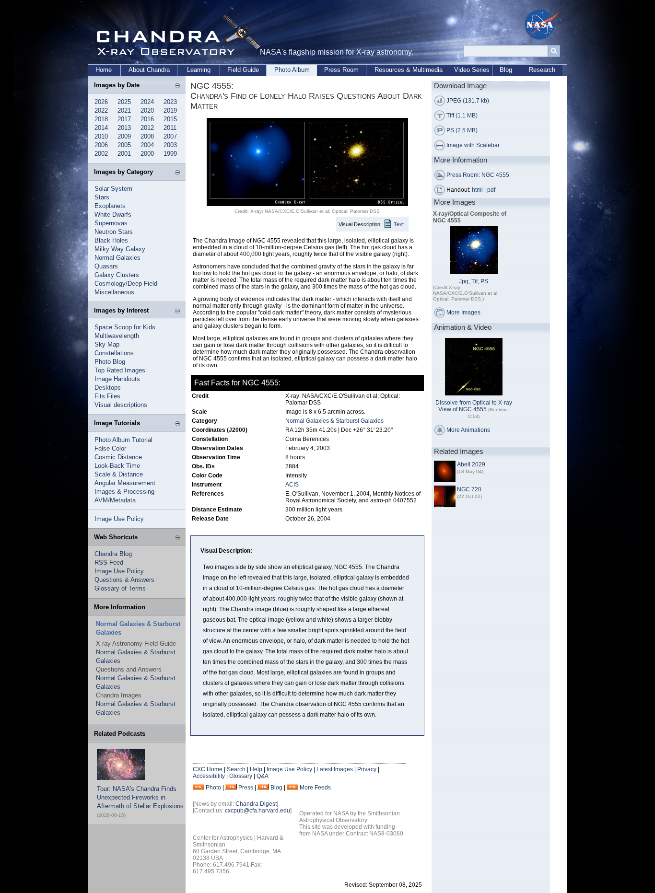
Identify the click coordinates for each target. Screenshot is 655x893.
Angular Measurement (124, 483)
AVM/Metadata (115, 500)
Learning (199, 69)
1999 (170, 153)
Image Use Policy (119, 518)
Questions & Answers (124, 579)
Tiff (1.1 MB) (462, 115)
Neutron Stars (113, 231)
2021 (124, 110)
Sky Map (106, 344)
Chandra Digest (256, 803)
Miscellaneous (114, 292)
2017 (124, 119)
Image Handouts (117, 379)
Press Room (341, 69)
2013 (124, 127)
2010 (101, 136)
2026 (101, 101)
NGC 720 (469, 489)
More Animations (468, 430)
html (477, 189)
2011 (170, 127)
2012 (147, 127)
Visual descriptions (120, 404)
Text (399, 224)
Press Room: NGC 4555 (477, 175)
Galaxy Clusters (116, 274)
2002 (101, 153)
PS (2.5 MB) (462, 130)
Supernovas (111, 223)
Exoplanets (110, 205)
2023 (170, 101)
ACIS (292, 484)
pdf (491, 189)
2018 (101, 119)
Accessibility (209, 776)
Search (236, 769)
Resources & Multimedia (408, 69)
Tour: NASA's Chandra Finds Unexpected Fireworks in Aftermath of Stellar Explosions (140, 797)
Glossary (240, 776)
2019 (170, 110)
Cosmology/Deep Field (125, 283)
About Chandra (149, 69)
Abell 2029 (471, 464)
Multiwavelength (116, 335)
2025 (124, 101)
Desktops (107, 387)
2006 (101, 145)
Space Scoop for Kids (124, 327)
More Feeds (315, 787)
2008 (147, 136)
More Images (463, 312)
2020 (147, 110)
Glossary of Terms (120, 588)
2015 (170, 119)
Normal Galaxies (117, 257)
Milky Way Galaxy (119, 249)
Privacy (366, 769)
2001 (124, 153)
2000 (147, 153)
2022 (101, 110)
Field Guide (243, 69)
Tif (474, 281)
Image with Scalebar (473, 145)
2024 (147, 101)
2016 (147, 119)
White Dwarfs (112, 214)
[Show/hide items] (177, 86)
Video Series (472, 69)
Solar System (113, 188)
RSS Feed (108, 562)
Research (542, 69)
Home (103, 69)
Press (245, 787)
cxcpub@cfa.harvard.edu (257, 810)
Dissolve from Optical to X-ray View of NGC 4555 (473, 406)
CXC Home (207, 769)
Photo (213, 787)
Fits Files (107, 396)
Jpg (463, 281)
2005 (124, 145)
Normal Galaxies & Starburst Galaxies (334, 421)
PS (484, 281)
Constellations (114, 353)
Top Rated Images (119, 370)
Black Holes (111, 240)
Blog (506, 69)
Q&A (263, 776)
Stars (101, 197)
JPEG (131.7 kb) (467, 100)
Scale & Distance (118, 474)
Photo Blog (109, 361)
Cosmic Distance (118, 457)
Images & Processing (124, 491)
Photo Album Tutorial (123, 439)
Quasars (106, 266)
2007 (170, 136)
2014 (101, 127)
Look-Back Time (117, 465)
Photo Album (292, 69)
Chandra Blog (113, 553)
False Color (110, 448)
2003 (170, 145)
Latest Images (334, 769)
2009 (124, 136)
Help (256, 769)
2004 (147, 145)
